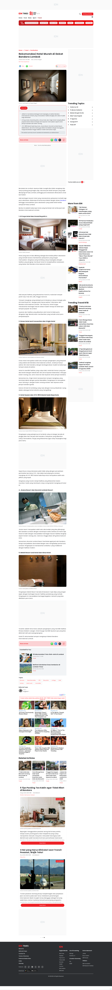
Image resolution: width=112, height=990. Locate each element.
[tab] (24, 108)
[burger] (92, 17)
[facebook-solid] (56, 140)
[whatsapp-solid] (52, 140)
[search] (80, 14)
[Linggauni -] (20, 690)
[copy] (63, 140)
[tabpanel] (43, 123)
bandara (63, 200)
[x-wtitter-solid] (59, 140)
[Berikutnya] (67, 768)
